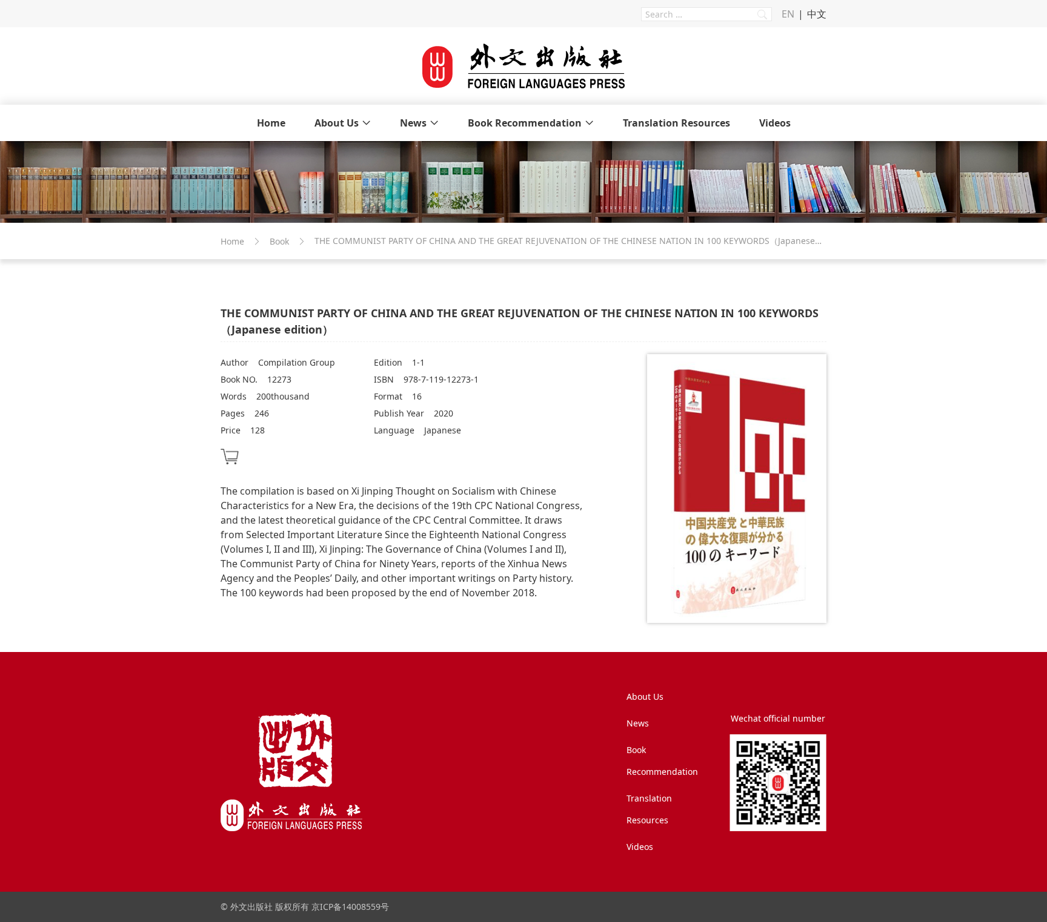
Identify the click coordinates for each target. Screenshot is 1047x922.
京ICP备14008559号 (350, 906)
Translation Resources (676, 123)
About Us (336, 123)
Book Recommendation (525, 123)
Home (271, 123)
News (413, 123)
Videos (775, 123)
